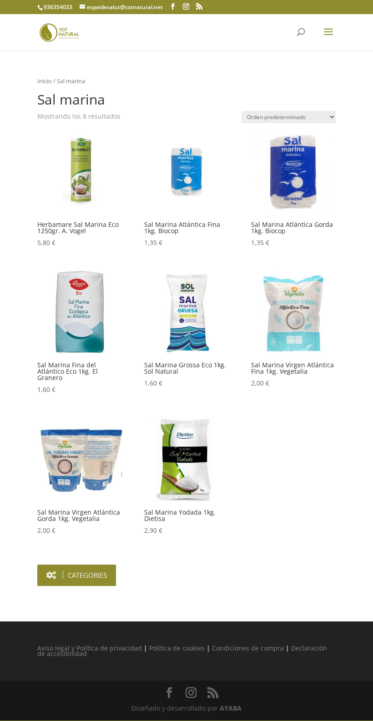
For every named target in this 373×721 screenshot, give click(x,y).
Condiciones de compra (248, 648)
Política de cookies (177, 648)
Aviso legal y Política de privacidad (89, 648)
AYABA (231, 708)
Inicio (44, 81)
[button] (76, 575)
